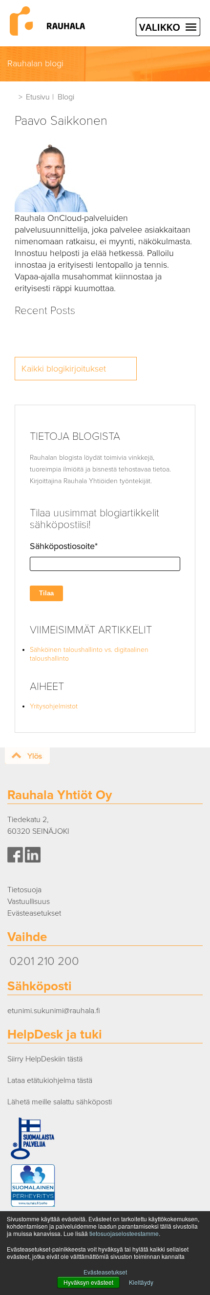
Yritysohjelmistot (54, 706)
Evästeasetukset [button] (105, 1272)
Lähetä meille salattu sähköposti (59, 1102)
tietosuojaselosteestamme (124, 1233)
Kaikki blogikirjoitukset (63, 368)
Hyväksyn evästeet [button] (88, 1282)
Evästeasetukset (34, 913)
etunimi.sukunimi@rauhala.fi (53, 1011)
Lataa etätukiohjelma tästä (49, 1080)
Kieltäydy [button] (141, 1282)
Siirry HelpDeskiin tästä (45, 1059)
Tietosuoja (24, 890)
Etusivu (38, 97)
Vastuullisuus (28, 901)
